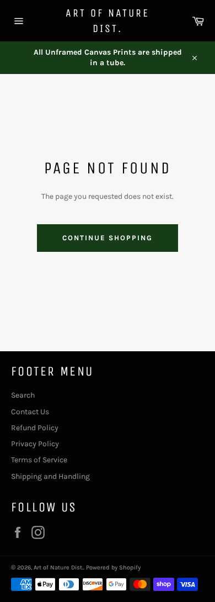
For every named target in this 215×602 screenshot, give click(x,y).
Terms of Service (39, 459)
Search (23, 395)
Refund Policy (34, 427)
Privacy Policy (35, 443)
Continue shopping (107, 238)
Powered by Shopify (113, 567)
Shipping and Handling (50, 476)
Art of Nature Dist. (107, 21)
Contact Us (30, 411)
